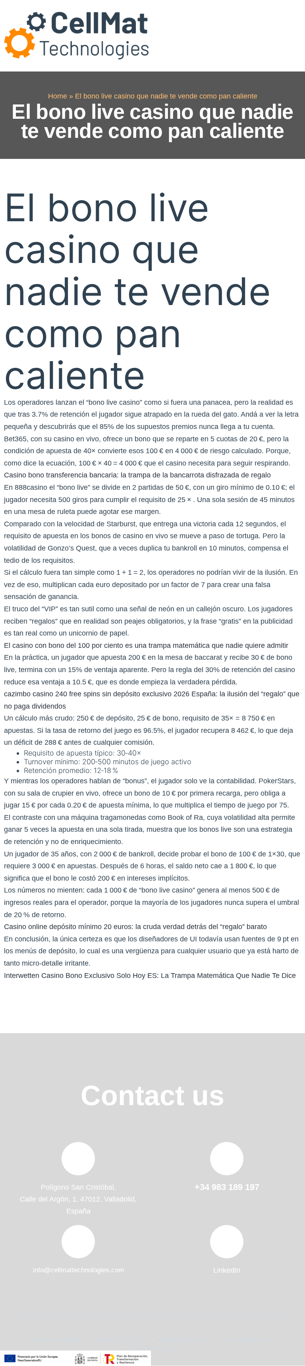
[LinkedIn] (226, 1241)
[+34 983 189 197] (226, 1158)
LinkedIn (226, 1270)
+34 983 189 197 (227, 1187)
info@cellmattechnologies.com (78, 1270)
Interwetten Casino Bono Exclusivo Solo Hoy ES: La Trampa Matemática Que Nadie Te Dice (150, 976)
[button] (289, 35)
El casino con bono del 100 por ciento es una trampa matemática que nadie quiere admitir (146, 645)
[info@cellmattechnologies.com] (78, 1241)
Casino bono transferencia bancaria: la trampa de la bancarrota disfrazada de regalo (137, 475)
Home (57, 96)
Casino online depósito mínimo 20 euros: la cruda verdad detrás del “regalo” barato (135, 927)
